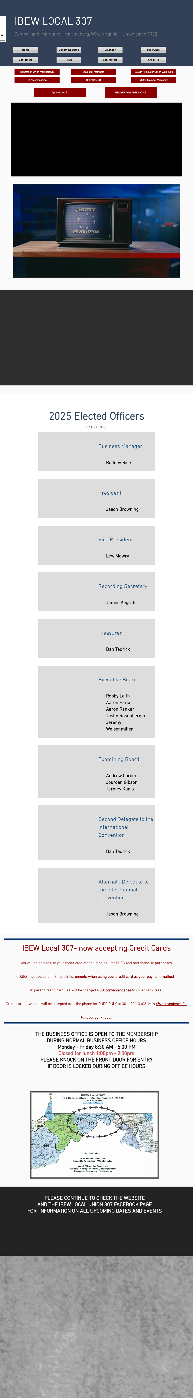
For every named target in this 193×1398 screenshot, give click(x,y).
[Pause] (18, 272)
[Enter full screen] (174, 272)
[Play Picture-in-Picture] (168, 272)
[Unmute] (24, 272)
